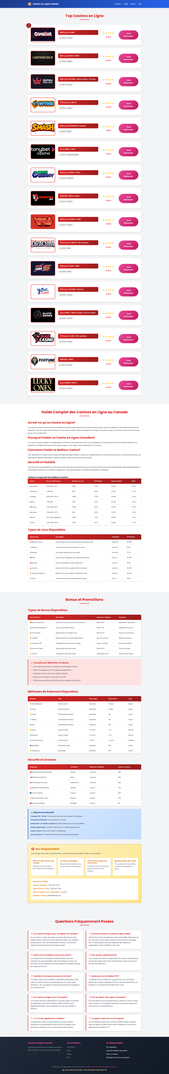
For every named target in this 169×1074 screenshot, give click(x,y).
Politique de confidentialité (94, 1067)
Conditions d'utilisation (110, 1067)
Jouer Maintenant (128, 34)
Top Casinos (71, 1047)
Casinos (118, 4)
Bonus (133, 4)
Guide (126, 4)
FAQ (139, 4)
